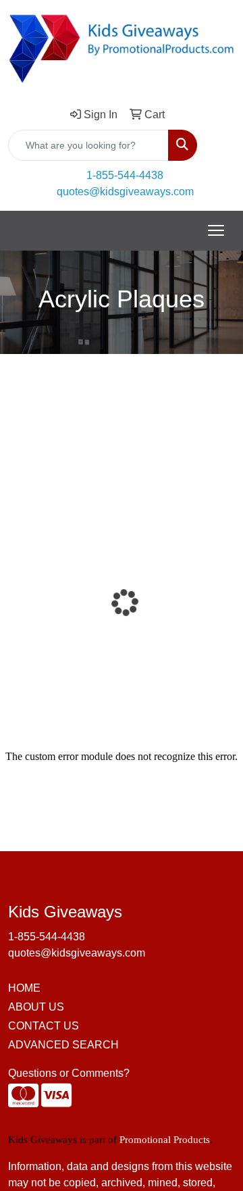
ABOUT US (36, 1007)
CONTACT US (43, 1026)
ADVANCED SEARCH (63, 1044)
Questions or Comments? (69, 1073)
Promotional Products (164, 1139)
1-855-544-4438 (124, 175)
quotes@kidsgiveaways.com (125, 191)
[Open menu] (216, 230)
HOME (24, 988)
